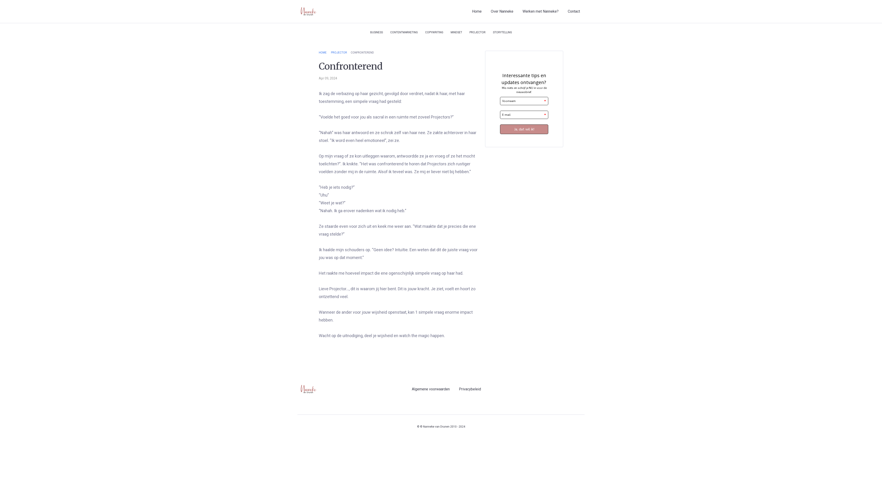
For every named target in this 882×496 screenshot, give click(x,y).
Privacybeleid (470, 389)
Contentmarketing (404, 32)
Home (477, 11)
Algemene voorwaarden (431, 389)
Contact (574, 11)
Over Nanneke (502, 11)
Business (376, 32)
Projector (477, 32)
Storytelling (502, 32)
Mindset (456, 32)
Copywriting (434, 32)
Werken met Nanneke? (541, 11)
